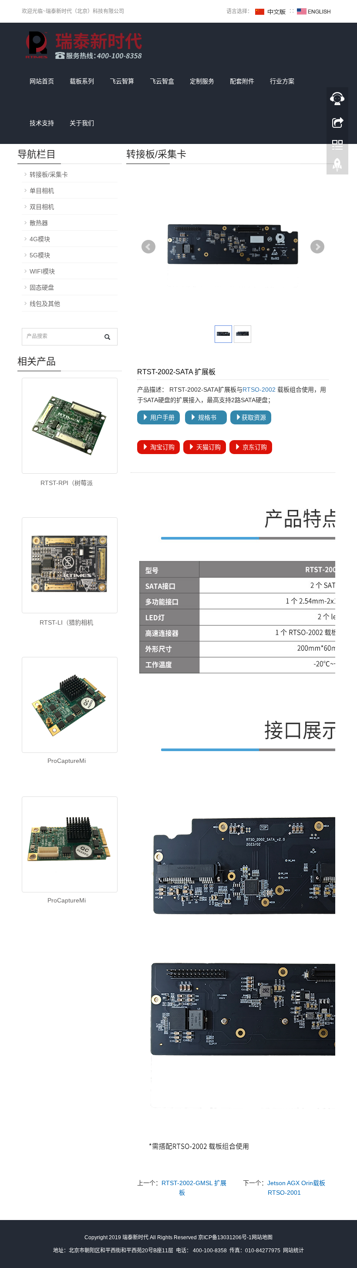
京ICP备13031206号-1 (225, 1237)
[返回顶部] (337, 167)
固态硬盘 (42, 287)
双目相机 (42, 206)
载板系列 (82, 81)
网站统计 (293, 1250)
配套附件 (242, 81)
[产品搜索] (107, 337)
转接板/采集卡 (49, 174)
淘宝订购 (161, 447)
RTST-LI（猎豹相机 (66, 622)
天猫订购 (208, 447)
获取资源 (254, 417)
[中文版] (271, 11)
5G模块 (40, 255)
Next (317, 247)
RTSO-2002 (259, 389)
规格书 (209, 417)
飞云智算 (122, 81)
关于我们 (82, 123)
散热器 (39, 222)
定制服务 (202, 81)
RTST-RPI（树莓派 (66, 482)
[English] (314, 11)
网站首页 (42, 81)
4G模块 (40, 239)
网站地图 (262, 1237)
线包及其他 (45, 303)
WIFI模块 (42, 271)
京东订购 (254, 447)
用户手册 (161, 417)
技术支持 (42, 123)
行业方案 (282, 81)
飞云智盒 (162, 81)
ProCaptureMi (66, 760)
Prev (148, 247)
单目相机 (42, 190)
